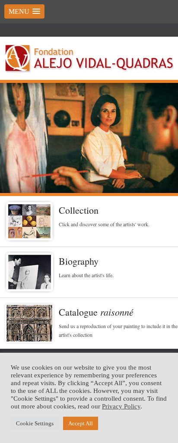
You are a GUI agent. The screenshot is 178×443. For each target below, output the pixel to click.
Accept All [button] (80, 423)
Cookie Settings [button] (35, 423)
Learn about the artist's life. (86, 275)
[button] (24, 11)
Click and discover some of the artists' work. (104, 224)
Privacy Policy (121, 406)
